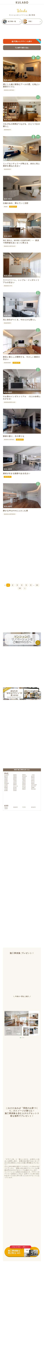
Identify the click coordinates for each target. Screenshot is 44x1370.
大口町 (24, 787)
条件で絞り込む (23, 47)
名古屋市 (6, 774)
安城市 (6, 779)
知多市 (24, 782)
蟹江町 (15, 789)
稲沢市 (33, 780)
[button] (20, 1037)
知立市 (33, 782)
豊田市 (33, 777)
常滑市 (6, 780)
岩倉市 (24, 783)
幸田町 (15, 790)
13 (37, 585)
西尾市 (15, 779)
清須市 (24, 784)
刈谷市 (24, 777)
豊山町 (15, 787)
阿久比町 (33, 789)
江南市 (15, 780)
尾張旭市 (6, 783)
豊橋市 (15, 774)
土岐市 (6, 808)
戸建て (30, 21)
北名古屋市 (34, 784)
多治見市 (33, 807)
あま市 (24, 786)
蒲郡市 (24, 779)
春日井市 (24, 776)
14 (20, 588)
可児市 (24, 807)
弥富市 (6, 786)
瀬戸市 (6, 776)
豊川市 (33, 776)
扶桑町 (33, 787)
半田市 (15, 776)
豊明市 (33, 783)
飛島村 (24, 789)
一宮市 (33, 774)
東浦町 (6, 790)
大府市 (15, 782)
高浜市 (15, 783)
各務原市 (15, 807)
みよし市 (15, 786)
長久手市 (33, 786)
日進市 (6, 784)
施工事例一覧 (11, 21)
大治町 (6, 789)
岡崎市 (24, 774)
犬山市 (33, 779)
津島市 (6, 777)
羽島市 (6, 807)
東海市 (6, 782)
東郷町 (6, 787)
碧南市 (15, 777)
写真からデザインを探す (27, 41)
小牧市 (24, 780)
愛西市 (15, 784)
